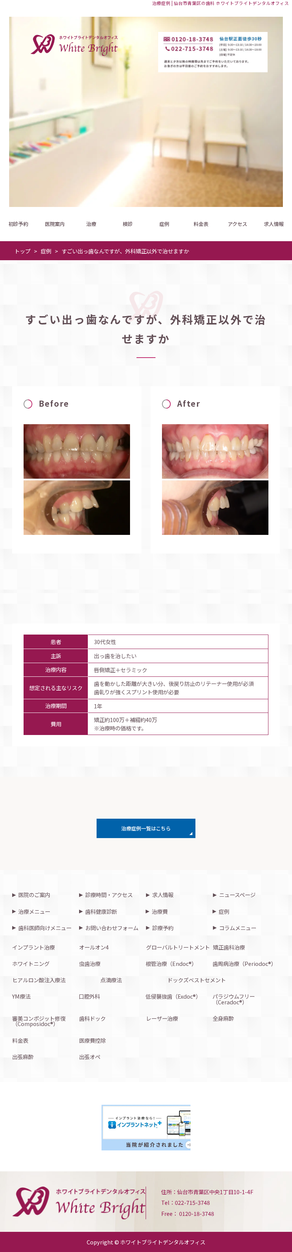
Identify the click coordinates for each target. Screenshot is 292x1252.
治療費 (160, 911)
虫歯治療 (89, 963)
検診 (128, 223)
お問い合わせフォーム (111, 928)
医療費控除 (92, 1040)
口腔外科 (89, 996)
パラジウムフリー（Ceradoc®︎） (234, 998)
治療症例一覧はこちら (146, 828)
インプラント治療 (33, 947)
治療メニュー (34, 911)
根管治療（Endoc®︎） (171, 963)
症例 (164, 223)
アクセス (237, 223)
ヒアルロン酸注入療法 (38, 980)
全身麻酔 (223, 1018)
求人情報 (274, 223)
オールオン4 (94, 947)
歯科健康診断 (101, 911)
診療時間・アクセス (109, 894)
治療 (91, 223)
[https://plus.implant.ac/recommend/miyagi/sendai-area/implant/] (159, 1127)
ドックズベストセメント (196, 980)
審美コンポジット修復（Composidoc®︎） (38, 1021)
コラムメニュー (237, 928)
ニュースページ (237, 894)
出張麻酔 (22, 1057)
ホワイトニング (30, 963)
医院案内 (55, 223)
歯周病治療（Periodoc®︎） (244, 963)
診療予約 (162, 928)
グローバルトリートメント (178, 947)
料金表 (201, 223)
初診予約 (18, 223)
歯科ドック (92, 1018)
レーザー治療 (162, 1018)
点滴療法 (111, 980)
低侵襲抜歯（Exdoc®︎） (173, 996)
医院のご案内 (34, 894)
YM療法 (21, 996)
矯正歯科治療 (229, 947)
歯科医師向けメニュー (44, 928)
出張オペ (89, 1057)
